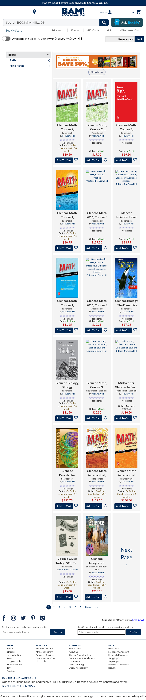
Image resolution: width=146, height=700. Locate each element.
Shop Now (96, 72)
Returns (112, 667)
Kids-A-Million (14, 655)
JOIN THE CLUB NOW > (18, 686)
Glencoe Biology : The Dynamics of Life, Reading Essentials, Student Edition (126, 303)
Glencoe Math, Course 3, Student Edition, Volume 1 (126, 127)
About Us (73, 651)
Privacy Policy (139, 696)
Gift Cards (93, 30)
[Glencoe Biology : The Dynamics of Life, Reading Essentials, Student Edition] (126, 278)
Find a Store (75, 648)
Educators (58, 30)
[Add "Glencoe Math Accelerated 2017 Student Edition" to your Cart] (126, 506)
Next (88, 607)
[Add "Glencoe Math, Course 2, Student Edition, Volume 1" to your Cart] (67, 160)
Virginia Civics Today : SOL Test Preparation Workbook (67, 561)
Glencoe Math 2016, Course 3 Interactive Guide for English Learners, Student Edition (97, 303)
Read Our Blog (76, 664)
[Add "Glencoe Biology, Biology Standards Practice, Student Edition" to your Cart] (67, 418)
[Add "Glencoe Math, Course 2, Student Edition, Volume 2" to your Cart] (97, 160)
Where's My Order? (118, 664)
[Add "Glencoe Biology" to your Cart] (126, 330)
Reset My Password (118, 655)
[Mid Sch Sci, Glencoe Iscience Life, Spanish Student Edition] (126, 360)
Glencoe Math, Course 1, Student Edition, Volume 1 (67, 215)
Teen (9, 658)
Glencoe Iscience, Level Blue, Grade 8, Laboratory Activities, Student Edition (126, 215)
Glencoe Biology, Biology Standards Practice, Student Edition (67, 385)
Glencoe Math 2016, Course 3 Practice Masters (96, 215)
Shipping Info (114, 661)
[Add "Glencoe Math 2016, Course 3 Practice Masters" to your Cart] (97, 248)
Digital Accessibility (78, 667)
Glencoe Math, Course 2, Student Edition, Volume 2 (96, 127)
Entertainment (14, 664)
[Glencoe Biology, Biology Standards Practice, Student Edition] (67, 360)
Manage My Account (118, 651)
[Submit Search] (104, 22)
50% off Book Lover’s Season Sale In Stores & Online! (75, 2)
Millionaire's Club (130, 30)
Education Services (45, 658)
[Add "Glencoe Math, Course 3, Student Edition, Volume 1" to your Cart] (126, 160)
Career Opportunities (80, 655)
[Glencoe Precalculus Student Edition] (67, 448)
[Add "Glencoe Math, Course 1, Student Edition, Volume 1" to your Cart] (67, 248)
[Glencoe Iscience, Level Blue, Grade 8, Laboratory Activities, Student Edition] (126, 190)
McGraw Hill (68, 135)
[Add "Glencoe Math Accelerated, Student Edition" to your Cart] (97, 506)
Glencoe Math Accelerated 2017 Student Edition (126, 473)
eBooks (11, 651)
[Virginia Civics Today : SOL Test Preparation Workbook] (67, 536)
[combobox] (58, 22)
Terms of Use (106, 696)
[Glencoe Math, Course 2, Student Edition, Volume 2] (97, 102)
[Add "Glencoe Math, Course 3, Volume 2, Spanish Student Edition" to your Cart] (97, 418)
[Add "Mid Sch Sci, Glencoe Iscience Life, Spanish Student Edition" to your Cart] (126, 418)
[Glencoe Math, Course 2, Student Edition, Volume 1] (67, 102)
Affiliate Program (44, 651)
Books (10, 648)
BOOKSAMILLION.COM (68, 696)
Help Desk (113, 648)
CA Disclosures (122, 696)
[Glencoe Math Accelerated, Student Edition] (97, 448)
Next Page (126, 556)
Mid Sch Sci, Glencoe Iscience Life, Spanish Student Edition (126, 385)
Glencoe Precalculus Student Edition (67, 473)
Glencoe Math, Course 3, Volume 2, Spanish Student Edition (96, 385)
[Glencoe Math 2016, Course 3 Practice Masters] (97, 190)
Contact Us (74, 661)
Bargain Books (14, 661)
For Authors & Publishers (82, 658)
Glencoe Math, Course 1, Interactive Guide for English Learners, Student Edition (67, 303)
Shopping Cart (115, 658)
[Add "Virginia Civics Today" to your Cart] (67, 597)
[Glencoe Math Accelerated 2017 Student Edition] (126, 448)
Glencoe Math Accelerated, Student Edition (97, 473)
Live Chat (138, 619)
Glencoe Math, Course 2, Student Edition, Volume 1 (67, 127)
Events (75, 30)
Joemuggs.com (90, 696)
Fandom (11, 671)
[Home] (73, 12)
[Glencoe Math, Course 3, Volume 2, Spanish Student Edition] (97, 360)
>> (96, 607)
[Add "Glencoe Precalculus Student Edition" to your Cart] (67, 506)
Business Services (45, 655)
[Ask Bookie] (127, 22)
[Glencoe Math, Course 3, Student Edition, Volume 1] (126, 102)
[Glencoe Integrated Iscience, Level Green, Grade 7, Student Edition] (97, 536)
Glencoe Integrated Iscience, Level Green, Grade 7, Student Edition (97, 561)
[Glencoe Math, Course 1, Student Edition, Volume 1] (67, 190)
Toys (9, 667)
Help (109, 30)
